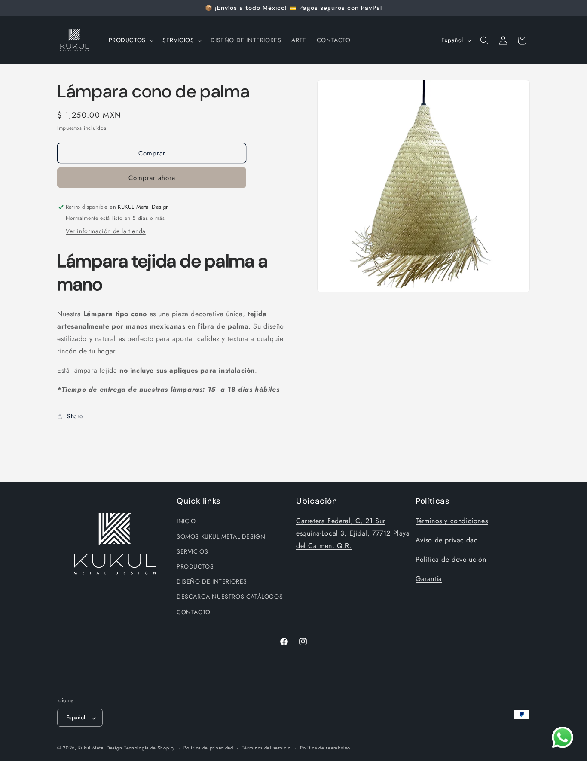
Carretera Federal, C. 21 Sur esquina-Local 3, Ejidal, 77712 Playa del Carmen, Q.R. (353, 533)
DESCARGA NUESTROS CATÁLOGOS (230, 596)
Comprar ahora (151, 178)
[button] (130, 40)
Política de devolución (451, 559)
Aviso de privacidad (447, 540)
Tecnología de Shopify (149, 748)
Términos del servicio (266, 747)
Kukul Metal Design (100, 748)
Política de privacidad (208, 747)
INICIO (186, 521)
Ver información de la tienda (106, 231)
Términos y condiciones (452, 521)
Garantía (429, 578)
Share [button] (75, 416)
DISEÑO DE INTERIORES (212, 581)
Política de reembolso (325, 747)
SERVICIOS (192, 551)
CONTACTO (194, 611)
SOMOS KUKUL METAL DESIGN (221, 536)
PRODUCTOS (195, 566)
